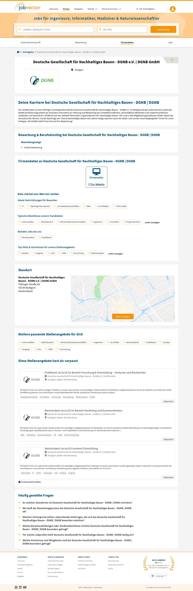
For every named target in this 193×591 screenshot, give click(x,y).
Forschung (78, 253)
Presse (110, 568)
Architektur (103, 206)
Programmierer (133, 221)
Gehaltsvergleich (54, 568)
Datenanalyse (97, 253)
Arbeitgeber (28, 52)
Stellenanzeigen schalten (87, 565)
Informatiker (28, 221)
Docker (25, 253)
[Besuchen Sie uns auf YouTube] (25, 587)
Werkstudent (28, 237)
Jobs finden (163, 29)
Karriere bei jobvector (116, 565)
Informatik (121, 206)
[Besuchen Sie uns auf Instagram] (16, 587)
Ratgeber (21, 576)
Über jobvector (113, 561)
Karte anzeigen (123, 316)
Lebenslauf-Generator (56, 561)
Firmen (20, 572)
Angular (39, 253)
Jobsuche (21, 561)
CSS (53, 253)
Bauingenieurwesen (40, 206)
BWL (89, 206)
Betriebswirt (47, 221)
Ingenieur (98, 221)
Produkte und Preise (85, 561)
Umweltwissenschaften (68, 206)
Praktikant (46, 237)
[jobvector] (30, 7)
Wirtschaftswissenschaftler (73, 221)
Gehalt (20, 568)
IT (23, 206)
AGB (80, 587)
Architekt (114, 221)
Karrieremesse (53, 576)
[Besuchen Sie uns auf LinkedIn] (20, 587)
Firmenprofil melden (31, 481)
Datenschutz (87, 587)
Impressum (98, 587)
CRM (64, 253)
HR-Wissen (82, 568)
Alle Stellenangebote (25, 565)
